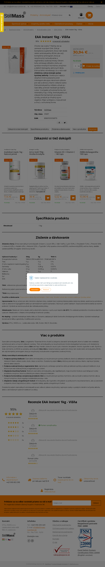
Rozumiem (34, 289)
